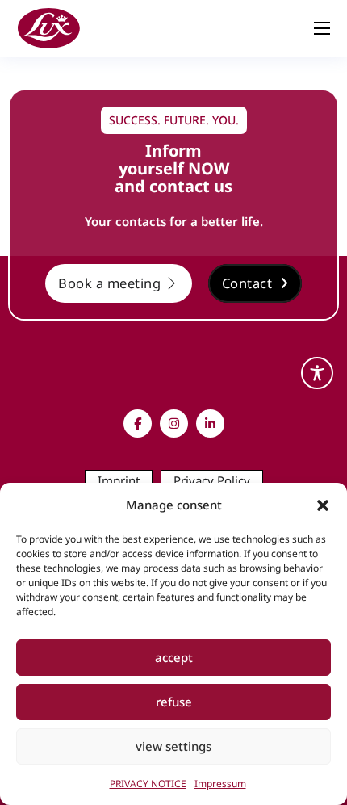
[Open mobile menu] (322, 28)
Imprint (119, 480)
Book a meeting (109, 283)
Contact (247, 283)
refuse (174, 702)
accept (174, 657)
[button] (323, 505)
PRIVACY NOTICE (148, 783)
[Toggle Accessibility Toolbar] (317, 373)
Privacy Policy (212, 480)
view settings (173, 746)
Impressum (220, 783)
